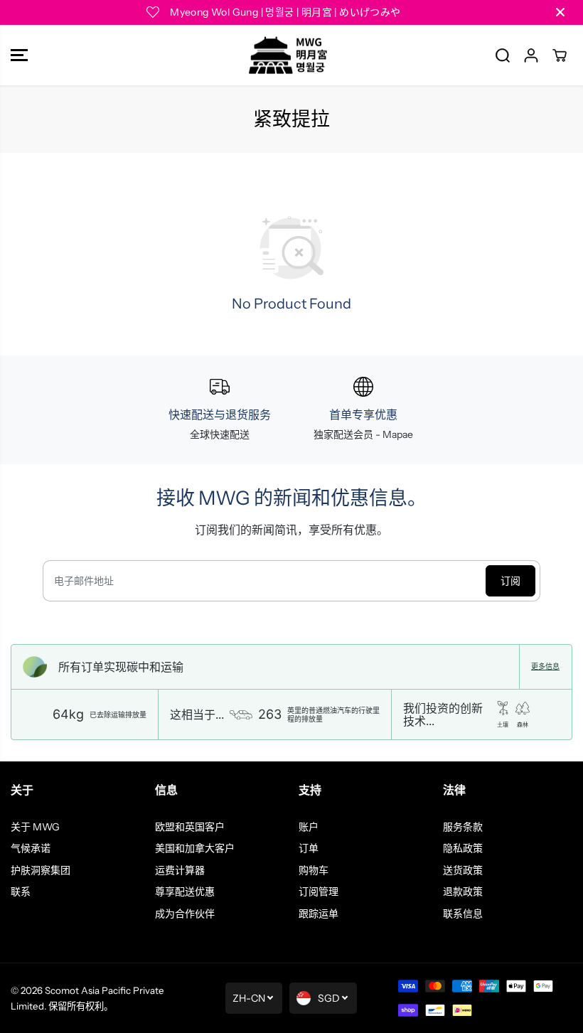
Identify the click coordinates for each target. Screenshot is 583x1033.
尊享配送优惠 (185, 891)
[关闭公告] (560, 12)
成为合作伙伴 (185, 913)
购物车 (313, 870)
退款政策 (463, 891)
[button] (19, 55)
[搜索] (502, 55)
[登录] (531, 55)
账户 (309, 826)
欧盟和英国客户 (190, 826)
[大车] (559, 55)
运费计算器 (180, 870)
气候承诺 (30, 848)
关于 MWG (35, 826)
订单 (309, 848)
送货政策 (463, 870)
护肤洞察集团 (40, 870)
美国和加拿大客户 (195, 848)
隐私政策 (463, 848)
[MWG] (288, 55)
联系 (21, 891)
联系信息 (463, 913)
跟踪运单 (318, 913)
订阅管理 (318, 891)
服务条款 (463, 826)
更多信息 (545, 667)
